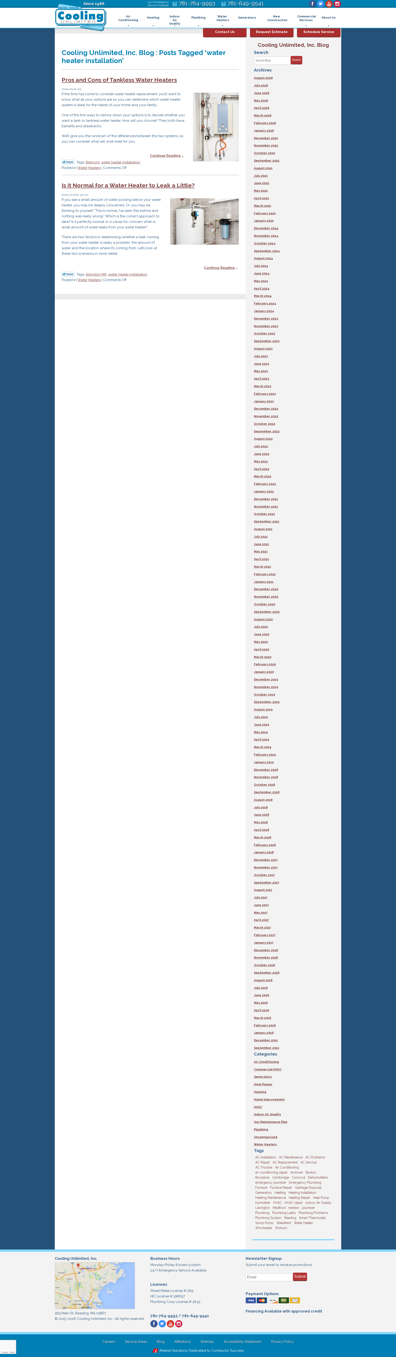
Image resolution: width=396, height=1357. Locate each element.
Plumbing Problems (313, 1213)
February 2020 (265, 664)
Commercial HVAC (267, 1069)
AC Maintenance (291, 1157)
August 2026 (263, 78)
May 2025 (261, 190)
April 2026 (261, 108)
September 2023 (266, 341)
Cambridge (280, 1177)
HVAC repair (294, 1203)
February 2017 (264, 935)
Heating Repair (299, 1197)
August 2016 (263, 980)
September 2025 (266, 160)
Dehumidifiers (318, 1177)
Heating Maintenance (270, 1197)
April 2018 (261, 830)
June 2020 (261, 634)
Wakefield (283, 1223)
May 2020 (261, 642)
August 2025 (263, 168)
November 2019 (266, 687)
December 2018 (266, 769)
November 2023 (266, 326)
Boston (311, 1172)
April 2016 (261, 1010)
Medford (279, 1208)
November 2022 (266, 416)
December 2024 (266, 228)
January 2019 (264, 762)
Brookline (262, 1177)
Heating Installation (302, 1192)
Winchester (263, 1228)
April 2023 (261, 378)
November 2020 (266, 596)
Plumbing (261, 1129)
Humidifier (262, 1203)
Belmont (92, 162)
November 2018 (266, 777)
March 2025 (262, 205)
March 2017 (262, 927)
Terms (12, 1352)
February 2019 (265, 754)
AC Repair (262, 1162)
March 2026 (262, 115)
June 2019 (261, 724)
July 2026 (261, 85)
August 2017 (263, 890)
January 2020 (264, 672)
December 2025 (266, 138)
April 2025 (261, 198)
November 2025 (266, 145)
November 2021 (266, 506)
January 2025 (264, 220)
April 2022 (261, 469)
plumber (308, 1208)
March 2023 (262, 386)
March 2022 (262, 476)
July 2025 (261, 175)
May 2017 (260, 912)
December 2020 (266, 589)
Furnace (261, 1187)
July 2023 (261, 356)
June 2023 (261, 363)
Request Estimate (272, 32)
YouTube (329, 4)
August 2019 (263, 709)
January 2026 (264, 130)
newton (293, 1208)
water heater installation (120, 162)
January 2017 (263, 942)
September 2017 (266, 882)
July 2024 (261, 266)
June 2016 (261, 995)
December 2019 (266, 679)
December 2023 (266, 318)
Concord (298, 1177)
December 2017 (266, 860)
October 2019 (264, 694)
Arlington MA (96, 274)
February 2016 (265, 1025)
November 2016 (266, 957)
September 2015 (266, 1048)
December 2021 (266, 499)
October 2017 (264, 875)
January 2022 (264, 491)
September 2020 (267, 612)
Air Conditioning (266, 1062)
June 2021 (261, 544)
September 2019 (266, 702)
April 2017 (261, 920)
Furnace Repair (281, 1187)
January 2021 (264, 581)
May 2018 (261, 822)
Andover (296, 1172)
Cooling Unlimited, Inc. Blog (293, 45)
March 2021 (262, 566)
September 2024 (267, 251)
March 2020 (262, 657)
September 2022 (267, 431)
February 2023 (265, 393)
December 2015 (266, 1040)
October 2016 (264, 965)
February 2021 (265, 574)
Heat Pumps (263, 1084)
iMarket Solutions (173, 1351)
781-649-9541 (195, 1315)
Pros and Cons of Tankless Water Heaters (119, 79)
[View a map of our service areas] (95, 1308)
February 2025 (265, 213)
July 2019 (261, 717)
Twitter (320, 4)
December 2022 (266, 408)
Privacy (5, 1352)
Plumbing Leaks (284, 1213)
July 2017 (260, 897)
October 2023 (264, 333)
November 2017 (266, 867)
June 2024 (262, 273)
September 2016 (266, 972)
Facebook (312, 4)
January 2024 (264, 311)
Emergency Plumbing (305, 1182)
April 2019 (261, 739)
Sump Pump (264, 1223)
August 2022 (263, 438)
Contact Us (225, 32)
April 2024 (262, 288)
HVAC (258, 1107)
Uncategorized (265, 1137)
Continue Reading (165, 156)
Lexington (262, 1208)
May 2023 (261, 371)
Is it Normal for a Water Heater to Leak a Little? (128, 185)
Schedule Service (318, 32)
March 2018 (262, 837)
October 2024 (264, 243)
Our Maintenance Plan (270, 1122)
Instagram (337, 4)
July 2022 (261, 446)
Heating (260, 1092)
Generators (263, 1076)
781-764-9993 (163, 1315)
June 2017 (261, 905)
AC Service (308, 1162)
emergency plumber (270, 1182)
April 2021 (261, 559)
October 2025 (264, 153)
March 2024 (263, 296)
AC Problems (315, 1157)
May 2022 (261, 461)
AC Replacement (285, 1162)
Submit (300, 1276)
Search (296, 59)
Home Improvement (269, 1099)
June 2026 (261, 93)
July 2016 (261, 987)
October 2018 (264, 784)
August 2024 (263, 258)
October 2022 (264, 424)
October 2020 (264, 604)
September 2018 (266, 792)
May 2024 (261, 281)
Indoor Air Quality (267, 1114)
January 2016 (264, 1032)
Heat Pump (321, 1197)
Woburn (281, 1228)
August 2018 (263, 799)
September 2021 (266, 521)
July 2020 (261, 626)
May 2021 (261, 551)
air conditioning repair (271, 1172)
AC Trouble (263, 1167)
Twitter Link (68, 162)
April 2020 (261, 649)
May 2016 (261, 1002)
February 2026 (265, 123)
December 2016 (266, 950)
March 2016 (262, 1018)
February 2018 (265, 845)
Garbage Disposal (308, 1187)
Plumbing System (268, 1218)
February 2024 (265, 303)
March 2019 (262, 747)
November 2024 (266, 236)
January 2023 (264, 401)
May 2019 (261, 732)
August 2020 (263, 619)
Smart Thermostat (312, 1218)
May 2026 (261, 100)
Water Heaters (89, 168)
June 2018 (261, 814)
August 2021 (263, 529)
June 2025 (261, 183)
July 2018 (261, 807)
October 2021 (264, 514)
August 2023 (263, 348)
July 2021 (261, 536)
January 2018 (264, 852)
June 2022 (261, 454)
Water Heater (303, 1223)
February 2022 (265, 484)
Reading (290, 1218)
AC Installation (265, 1157)
